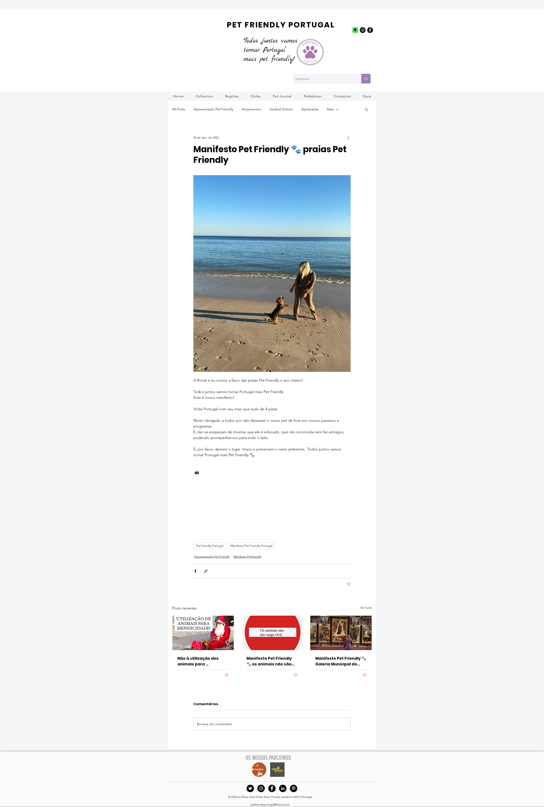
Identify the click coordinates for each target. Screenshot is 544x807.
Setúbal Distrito (281, 109)
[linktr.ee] (355, 30)
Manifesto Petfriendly (247, 556)
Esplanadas (310, 109)
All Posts (178, 109)
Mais (330, 109)
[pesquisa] (366, 79)
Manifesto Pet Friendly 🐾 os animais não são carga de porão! (269, 661)
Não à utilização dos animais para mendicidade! (198, 661)
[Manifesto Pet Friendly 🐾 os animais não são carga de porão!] (272, 633)
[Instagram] (363, 30)
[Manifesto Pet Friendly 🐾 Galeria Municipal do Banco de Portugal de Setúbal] (341, 633)
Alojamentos (251, 109)
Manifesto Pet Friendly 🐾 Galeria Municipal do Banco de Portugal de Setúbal (340, 661)
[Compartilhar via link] (206, 571)
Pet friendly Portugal (209, 546)
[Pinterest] (293, 788)
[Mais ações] (348, 137)
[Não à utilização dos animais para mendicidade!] (203, 633)
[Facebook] (370, 30)
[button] (232, 96)
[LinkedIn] (282, 788)
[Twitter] (250, 788)
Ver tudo (366, 608)
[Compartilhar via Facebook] (195, 571)
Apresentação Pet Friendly (213, 109)
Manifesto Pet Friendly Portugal (251, 546)
